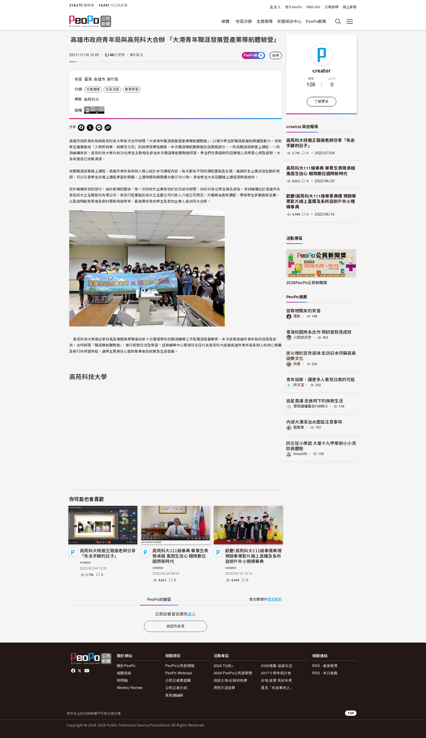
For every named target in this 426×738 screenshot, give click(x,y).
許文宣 (298, 385)
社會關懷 (93, 89)
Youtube (87, 671)
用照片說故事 (224, 687)
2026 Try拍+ (224, 665)
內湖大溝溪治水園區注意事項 (314, 422)
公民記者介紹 (176, 687)
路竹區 (112, 79)
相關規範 (124, 672)
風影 (297, 316)
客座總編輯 (174, 695)
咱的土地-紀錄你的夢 (231, 680)
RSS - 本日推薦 (325, 672)
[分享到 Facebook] (81, 127)
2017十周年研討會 (276, 672)
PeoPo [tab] (159, 599)
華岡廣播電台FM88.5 (310, 406)
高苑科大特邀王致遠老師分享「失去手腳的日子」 (108, 553)
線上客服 (349, 7)
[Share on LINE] (99, 127)
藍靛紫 (298, 427)
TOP (351, 713)
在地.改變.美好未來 (276, 680)
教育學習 (131, 89)
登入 (277, 7)
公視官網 (331, 7)
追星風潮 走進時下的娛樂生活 (314, 401)
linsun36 (300, 454)
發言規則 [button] (274, 599)
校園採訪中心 (289, 21)
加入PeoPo (293, 7)
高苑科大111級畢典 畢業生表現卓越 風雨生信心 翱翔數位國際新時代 (180, 555)
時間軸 (122, 680)
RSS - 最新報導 (325, 665)
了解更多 (321, 101)
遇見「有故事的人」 (277, 687)
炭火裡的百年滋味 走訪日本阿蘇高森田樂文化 (321, 355)
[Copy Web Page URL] (108, 127)
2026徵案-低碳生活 (276, 665)
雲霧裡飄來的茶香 (303, 310)
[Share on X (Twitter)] (90, 127)
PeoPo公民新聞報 (180, 665)
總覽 (225, 21)
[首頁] (90, 21)
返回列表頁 (175, 626)
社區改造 (112, 89)
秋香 (297, 364)
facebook (73, 671)
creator (85, 562)
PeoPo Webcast (178, 672)
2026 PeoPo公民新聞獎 (233, 672)
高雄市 (99, 79)
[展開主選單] (349, 21)
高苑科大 (91, 99)
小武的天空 (302, 337)
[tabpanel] (175, 613)
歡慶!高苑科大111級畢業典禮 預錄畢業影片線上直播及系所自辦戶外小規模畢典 (253, 555)
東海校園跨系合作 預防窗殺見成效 (319, 332)
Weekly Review (130, 687)
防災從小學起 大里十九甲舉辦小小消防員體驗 (321, 445)
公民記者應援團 (178, 680)
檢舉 (275, 55)
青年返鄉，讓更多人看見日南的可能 (320, 379)
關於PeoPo (126, 665)
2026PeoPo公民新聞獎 (306, 282)
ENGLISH (313, 7)
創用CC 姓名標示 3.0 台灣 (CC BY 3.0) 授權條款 (95, 110)
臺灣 (88, 79)
